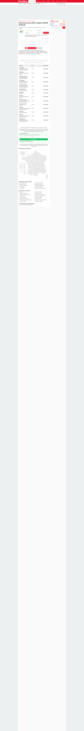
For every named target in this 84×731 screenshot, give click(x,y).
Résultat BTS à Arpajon (39, 184)
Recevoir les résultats (32, 48)
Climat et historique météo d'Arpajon (26, 199)
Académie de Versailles (31, 20)
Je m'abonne (33, 139)
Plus (57, 1)
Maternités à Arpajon (23, 193)
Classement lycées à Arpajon (40, 185)
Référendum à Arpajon (39, 201)
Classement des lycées (23, 185)
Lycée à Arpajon (22, 186)
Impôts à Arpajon (22, 197)
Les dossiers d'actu (54, 25)
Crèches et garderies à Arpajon (25, 194)
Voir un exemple (62, 23)
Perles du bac (22, 188)
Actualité (52, 23)
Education (35, 3)
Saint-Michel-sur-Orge (39, 35)
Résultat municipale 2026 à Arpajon (41, 199)
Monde (39, 3)
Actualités (32, 1)
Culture (43, 1)
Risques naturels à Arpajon (39, 194)
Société (24, 3)
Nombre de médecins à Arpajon (40, 195)
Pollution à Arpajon (38, 193)
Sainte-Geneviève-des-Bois (31, 36)
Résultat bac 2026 (23, 20)
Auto (53, 1)
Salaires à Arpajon (22, 195)
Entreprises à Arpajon (38, 197)
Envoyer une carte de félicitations (40, 188)
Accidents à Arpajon (23, 201)
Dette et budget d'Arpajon (24, 198)
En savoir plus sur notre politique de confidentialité (26, 141)
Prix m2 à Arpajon (38, 198)
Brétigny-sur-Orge (32, 35)
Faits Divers (29, 3)
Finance (48, 1)
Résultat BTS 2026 (23, 184)
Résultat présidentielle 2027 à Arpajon (26, 204)
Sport (38, 1)
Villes (43, 3)
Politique (20, 3)
